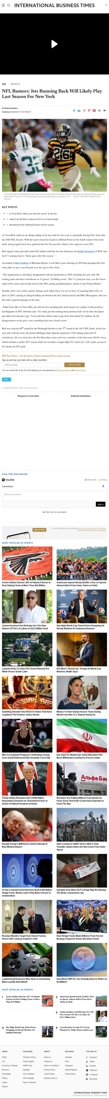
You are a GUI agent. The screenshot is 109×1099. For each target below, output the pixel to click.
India (67, 1061)
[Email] (99, 110)
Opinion (5, 1086)
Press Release (28, 1074)
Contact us (48, 1061)
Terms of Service (64, 370)
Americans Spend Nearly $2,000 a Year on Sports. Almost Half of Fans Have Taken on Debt (77, 999)
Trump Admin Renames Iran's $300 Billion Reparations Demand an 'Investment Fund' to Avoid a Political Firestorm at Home (25, 801)
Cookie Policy (49, 1074)
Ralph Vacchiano (86, 251)
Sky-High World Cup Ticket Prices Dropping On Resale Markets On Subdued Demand (21, 1030)
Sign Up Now (39, 530)
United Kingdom (71, 1070)
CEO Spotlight (28, 1078)
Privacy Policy (80, 370)
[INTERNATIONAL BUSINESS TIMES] (54, 5)
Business (5, 1070)
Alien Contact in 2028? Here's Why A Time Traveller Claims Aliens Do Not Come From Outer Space (81, 847)
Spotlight (26, 1070)
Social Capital (28, 1061)
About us (47, 1057)
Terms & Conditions (51, 1066)
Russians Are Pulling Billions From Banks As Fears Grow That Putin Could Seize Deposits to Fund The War (80, 801)
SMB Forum (27, 1066)
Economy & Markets (10, 1066)
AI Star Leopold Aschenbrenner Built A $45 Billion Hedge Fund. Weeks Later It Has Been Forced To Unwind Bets (27, 893)
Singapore (69, 1066)
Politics (5, 1078)
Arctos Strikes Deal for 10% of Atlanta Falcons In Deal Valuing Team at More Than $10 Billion (23, 999)
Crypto (4, 1082)
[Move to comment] (104, 110)
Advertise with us (50, 1078)
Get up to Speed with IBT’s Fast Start (91, 529)
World (4, 1057)
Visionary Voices (29, 1057)
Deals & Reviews (29, 1082)
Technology (6, 1074)
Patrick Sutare (11, 108)
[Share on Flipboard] (89, 110)
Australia (68, 1057)
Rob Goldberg (22, 262)
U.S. (3, 1061)
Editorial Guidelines (81, 396)
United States (70, 1074)
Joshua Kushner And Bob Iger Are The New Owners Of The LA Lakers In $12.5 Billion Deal (77, 1014)
